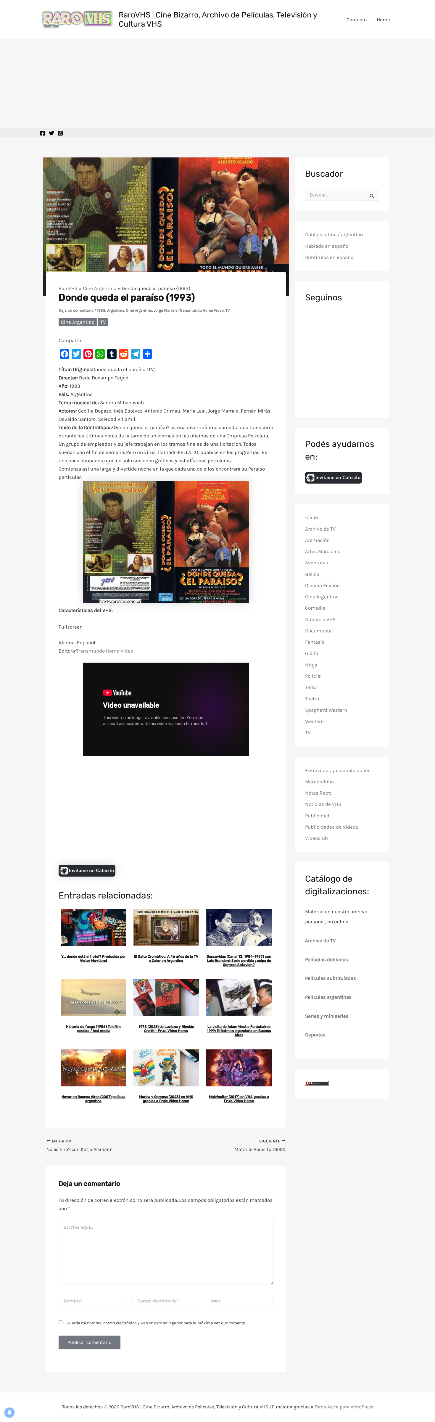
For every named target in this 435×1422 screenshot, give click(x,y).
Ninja (311, 664)
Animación (317, 540)
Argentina (115, 310)
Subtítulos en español (330, 257)
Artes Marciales (322, 551)
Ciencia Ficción (322, 585)
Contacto (357, 19)
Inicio (311, 517)
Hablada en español (327, 246)
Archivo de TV (320, 529)
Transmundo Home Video (201, 310)
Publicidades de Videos (331, 827)
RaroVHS (68, 288)
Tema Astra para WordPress (344, 1407)
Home (383, 19)
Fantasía (315, 642)
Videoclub (316, 838)
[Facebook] (42, 133)
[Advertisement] (217, 83)
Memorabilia (319, 782)
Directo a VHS (320, 619)
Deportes (315, 1035)
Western (314, 721)
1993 (101, 310)
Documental (319, 631)
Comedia (315, 608)
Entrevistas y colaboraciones (337, 770)
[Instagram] (60, 133)
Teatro (312, 698)
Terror (311, 687)
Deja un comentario (76, 310)
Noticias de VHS (323, 804)
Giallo (311, 653)
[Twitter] (51, 133)
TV (227, 310)
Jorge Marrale (166, 310)
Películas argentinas (328, 997)
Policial (313, 676)
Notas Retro (318, 793)
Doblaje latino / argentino (334, 234)
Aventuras (316, 563)
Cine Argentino (99, 288)
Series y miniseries (327, 1016)
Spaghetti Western (326, 710)
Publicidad (317, 815)
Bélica (312, 574)
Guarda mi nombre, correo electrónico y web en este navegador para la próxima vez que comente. (156, 1323)
